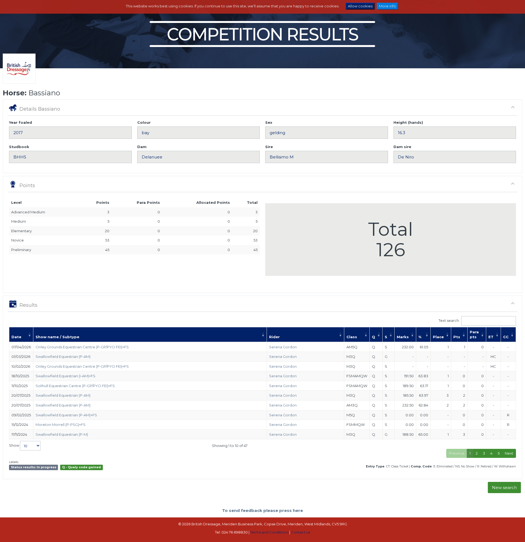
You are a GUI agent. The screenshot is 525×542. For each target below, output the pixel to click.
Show (14, 445)
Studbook (19, 147)
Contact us (300, 532)
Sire (269, 147)
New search (504, 487)
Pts (456, 337)
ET (491, 337)
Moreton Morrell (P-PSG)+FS (61, 424)
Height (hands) (408, 122)
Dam (142, 147)
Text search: (449, 320)
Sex (268, 122)
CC (506, 337)
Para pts (474, 334)
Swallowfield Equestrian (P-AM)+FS (66, 415)
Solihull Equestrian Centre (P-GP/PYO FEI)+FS (75, 386)
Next (509, 453)
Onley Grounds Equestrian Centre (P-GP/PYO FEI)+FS (82, 347)
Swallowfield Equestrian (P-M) (62, 434)
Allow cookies (360, 6)
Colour (144, 122)
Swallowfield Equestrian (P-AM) (63, 356)
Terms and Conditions (269, 532)
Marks (403, 337)
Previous (456, 453)
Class (351, 337)
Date (16, 337)
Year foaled (20, 122)
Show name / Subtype (57, 337)
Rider (274, 337)
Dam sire (402, 147)
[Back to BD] (18, 75)
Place (438, 337)
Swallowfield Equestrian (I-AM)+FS (65, 376)
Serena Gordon (283, 347)
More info (387, 6)
